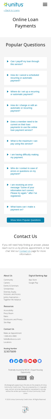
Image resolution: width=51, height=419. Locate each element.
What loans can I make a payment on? (23, 208)
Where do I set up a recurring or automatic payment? (25, 93)
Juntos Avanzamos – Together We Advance (12, 298)
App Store (33, 280)
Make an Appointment (13, 333)
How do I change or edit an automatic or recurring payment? (24, 108)
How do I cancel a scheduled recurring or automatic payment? (25, 78)
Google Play (33, 283)
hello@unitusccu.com (12, 339)
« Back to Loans (12, 10)
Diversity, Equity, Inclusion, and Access (12, 293)
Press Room (8, 313)
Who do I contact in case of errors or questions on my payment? (24, 171)
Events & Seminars (11, 286)
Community (8, 280)
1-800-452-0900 (10, 336)
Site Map (7, 322)
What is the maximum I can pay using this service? (24, 142)
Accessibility (8, 310)
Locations (8, 342)
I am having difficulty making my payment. (24, 156)
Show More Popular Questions (25, 220)
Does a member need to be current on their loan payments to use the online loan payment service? (24, 125)
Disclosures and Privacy (13, 319)
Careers (7, 283)
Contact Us (25, 251)
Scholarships (9, 289)
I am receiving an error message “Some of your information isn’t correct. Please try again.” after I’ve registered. (24, 190)
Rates (6, 316)
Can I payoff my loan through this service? (25, 62)
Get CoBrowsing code (25, 410)
